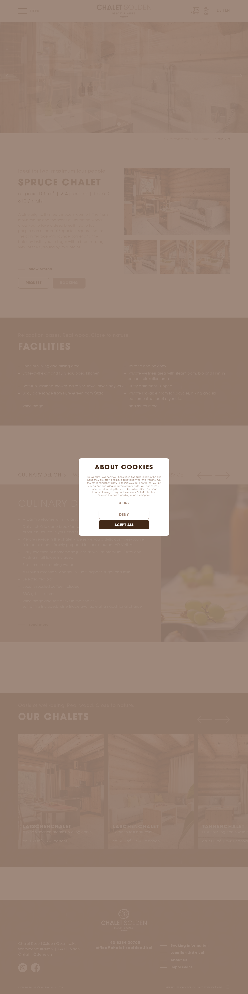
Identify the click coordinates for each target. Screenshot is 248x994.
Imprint (145, 495)
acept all (124, 525)
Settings (124, 503)
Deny (124, 515)
